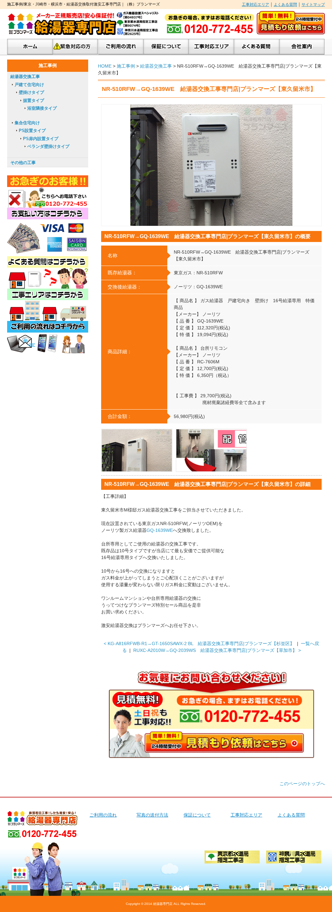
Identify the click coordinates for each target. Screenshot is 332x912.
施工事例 (126, 66)
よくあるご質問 (256, 47)
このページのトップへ (302, 783)
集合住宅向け (27, 122)
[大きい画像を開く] (211, 165)
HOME (105, 66)
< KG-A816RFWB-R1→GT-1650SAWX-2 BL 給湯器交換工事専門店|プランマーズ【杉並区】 (199, 643)
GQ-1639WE (160, 530)
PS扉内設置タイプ (40, 138)
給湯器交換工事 (156, 66)
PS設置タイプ (32, 130)
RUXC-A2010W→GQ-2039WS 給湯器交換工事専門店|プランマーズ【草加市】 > (217, 650)
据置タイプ (33, 100)
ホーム (30, 47)
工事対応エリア (255, 4)
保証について (166, 47)
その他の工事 (23, 162)
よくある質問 (285, 4)
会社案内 (302, 47)
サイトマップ (313, 4)
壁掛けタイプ (31, 92)
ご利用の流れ (121, 47)
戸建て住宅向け (29, 84)
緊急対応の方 (75, 47)
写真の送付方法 (152, 815)
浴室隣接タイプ (42, 108)
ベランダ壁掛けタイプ (48, 146)
